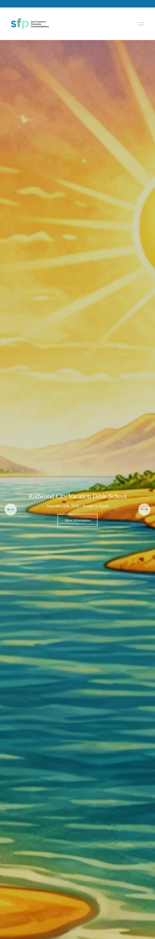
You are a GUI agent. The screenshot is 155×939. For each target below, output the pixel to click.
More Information (77, 520)
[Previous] (11, 509)
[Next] (144, 509)
